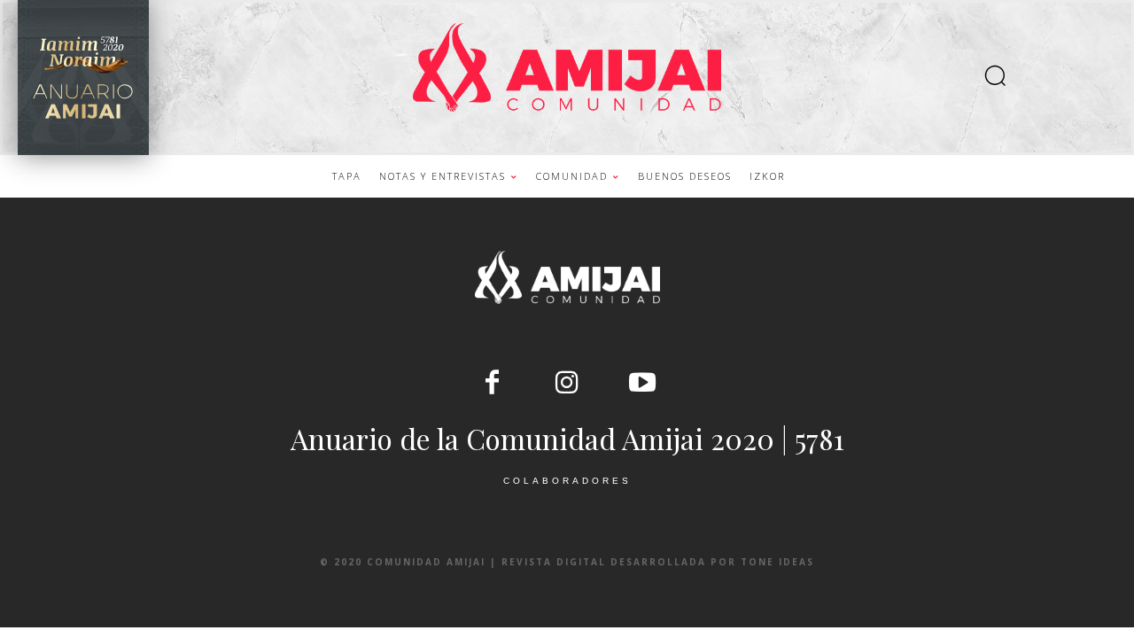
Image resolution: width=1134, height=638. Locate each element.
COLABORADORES (567, 481)
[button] (995, 78)
